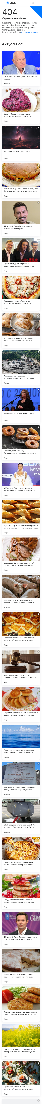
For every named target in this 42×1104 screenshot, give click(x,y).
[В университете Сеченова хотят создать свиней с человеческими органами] (21, 592)
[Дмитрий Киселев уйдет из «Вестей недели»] (21, 68)
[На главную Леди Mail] (12, 3)
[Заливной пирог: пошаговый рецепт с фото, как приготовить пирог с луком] (21, 180)
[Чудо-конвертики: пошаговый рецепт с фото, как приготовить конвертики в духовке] (21, 517)
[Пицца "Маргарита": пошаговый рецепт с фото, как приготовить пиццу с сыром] (21, 854)
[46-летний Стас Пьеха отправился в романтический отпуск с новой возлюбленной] (21, 929)
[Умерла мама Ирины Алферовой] (21, 405)
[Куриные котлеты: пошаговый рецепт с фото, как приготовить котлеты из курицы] (21, 1004)
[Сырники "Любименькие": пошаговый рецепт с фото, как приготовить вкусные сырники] (21, 704)
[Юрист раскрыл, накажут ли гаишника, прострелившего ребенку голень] (21, 667)
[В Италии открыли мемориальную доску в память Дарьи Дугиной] (21, 779)
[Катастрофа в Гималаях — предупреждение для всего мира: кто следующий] (21, 367)
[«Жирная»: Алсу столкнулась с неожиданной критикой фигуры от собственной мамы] (21, 480)
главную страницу (29, 32)
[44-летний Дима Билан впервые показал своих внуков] (21, 218)
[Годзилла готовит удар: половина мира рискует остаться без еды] (21, 742)
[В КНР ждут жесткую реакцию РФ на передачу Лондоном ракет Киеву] (21, 816)
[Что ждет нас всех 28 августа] (21, 143)
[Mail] (8, 3)
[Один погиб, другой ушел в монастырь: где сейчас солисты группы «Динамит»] (21, 255)
